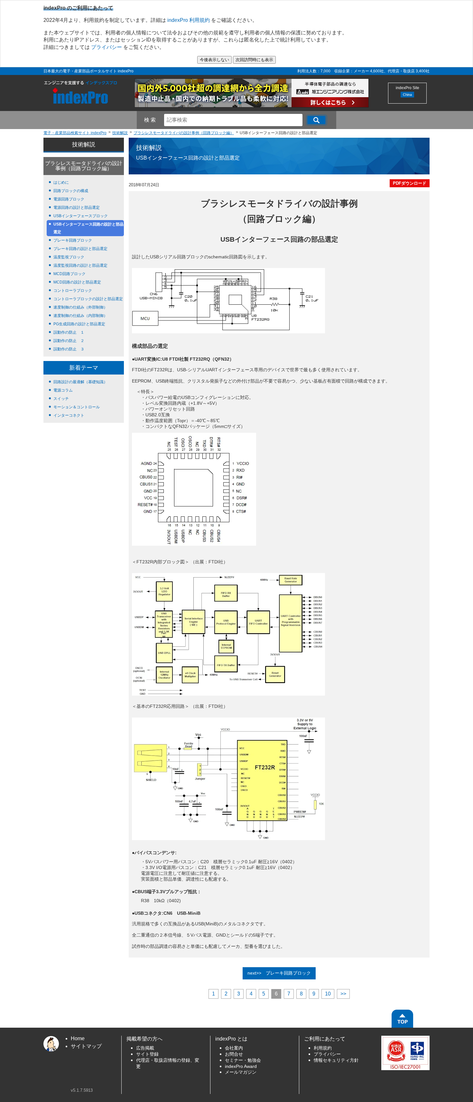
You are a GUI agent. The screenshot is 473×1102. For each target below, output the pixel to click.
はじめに (61, 182)
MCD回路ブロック (69, 274)
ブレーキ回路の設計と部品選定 (80, 248)
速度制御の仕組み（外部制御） (80, 307)
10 (328, 993)
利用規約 (323, 1048)
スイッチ (61, 398)
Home (78, 1038)
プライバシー (106, 47)
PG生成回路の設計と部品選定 (79, 324)
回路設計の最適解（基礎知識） (80, 382)
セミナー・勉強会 (243, 1060)
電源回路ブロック (68, 199)
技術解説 (83, 144)
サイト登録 (147, 1054)
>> (343, 993)
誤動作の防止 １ (68, 332)
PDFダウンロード (409, 183)
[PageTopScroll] (402, 1019)
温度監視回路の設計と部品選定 (80, 265)
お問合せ (234, 1054)
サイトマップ (86, 1046)
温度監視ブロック (68, 257)
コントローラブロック (72, 290)
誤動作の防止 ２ (68, 340)
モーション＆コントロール (76, 407)
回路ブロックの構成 (70, 191)
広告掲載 (145, 1048)
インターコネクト (68, 415)
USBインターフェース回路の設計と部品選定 (88, 228)
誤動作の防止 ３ (68, 349)
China (407, 95)
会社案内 (234, 1048)
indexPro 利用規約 (188, 20)
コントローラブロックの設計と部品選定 (88, 299)
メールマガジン (240, 1072)
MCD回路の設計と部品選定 (77, 282)
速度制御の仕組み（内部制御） (80, 315)
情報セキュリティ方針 (336, 1060)
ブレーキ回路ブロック (72, 240)
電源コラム (63, 390)
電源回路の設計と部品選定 (76, 207)
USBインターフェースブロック (80, 216)
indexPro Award (241, 1066)
